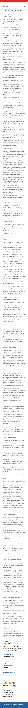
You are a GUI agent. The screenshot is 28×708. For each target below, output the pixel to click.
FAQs (5, 663)
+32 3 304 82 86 (9, 692)
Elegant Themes (13, 704)
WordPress (14, 706)
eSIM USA (6, 667)
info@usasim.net (8, 696)
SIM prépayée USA (8, 665)
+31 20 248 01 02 (9, 694)
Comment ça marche (9, 658)
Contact (6, 661)
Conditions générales (9, 656)
